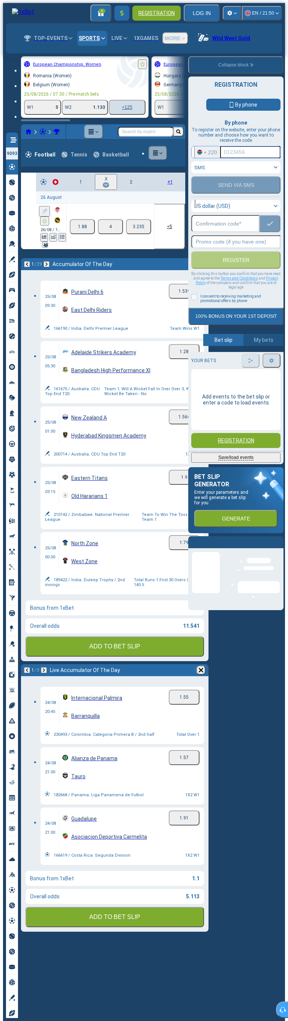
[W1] (82, 226)
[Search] (178, 132)
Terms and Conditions (239, 278)
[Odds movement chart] (53, 237)
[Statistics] (44, 237)
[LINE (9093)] (28, 131)
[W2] (138, 226)
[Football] (42, 131)
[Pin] (44, 211)
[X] (110, 226)
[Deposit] (121, 13)
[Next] (47, 264)
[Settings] (232, 13)
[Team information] (45, 245)
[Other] (93, 132)
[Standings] (62, 237)
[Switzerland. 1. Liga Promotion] (56, 131)
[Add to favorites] (142, 64)
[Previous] (27, 264)
